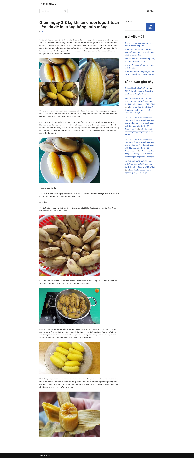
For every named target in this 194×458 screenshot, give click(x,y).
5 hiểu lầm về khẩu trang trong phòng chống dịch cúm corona (139, 132)
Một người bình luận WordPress (136, 88)
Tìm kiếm (128, 21)
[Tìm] (65, 11)
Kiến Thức (150, 11)
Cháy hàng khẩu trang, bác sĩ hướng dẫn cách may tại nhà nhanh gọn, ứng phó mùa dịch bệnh (139, 154)
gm (43, 31)
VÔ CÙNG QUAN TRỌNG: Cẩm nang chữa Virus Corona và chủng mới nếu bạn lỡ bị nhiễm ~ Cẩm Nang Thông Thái (140, 101)
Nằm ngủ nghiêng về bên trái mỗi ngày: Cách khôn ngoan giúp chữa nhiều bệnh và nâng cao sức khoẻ (139, 52)
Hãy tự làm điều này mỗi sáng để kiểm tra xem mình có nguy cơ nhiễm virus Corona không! (139, 110)
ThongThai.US (44, 455)
